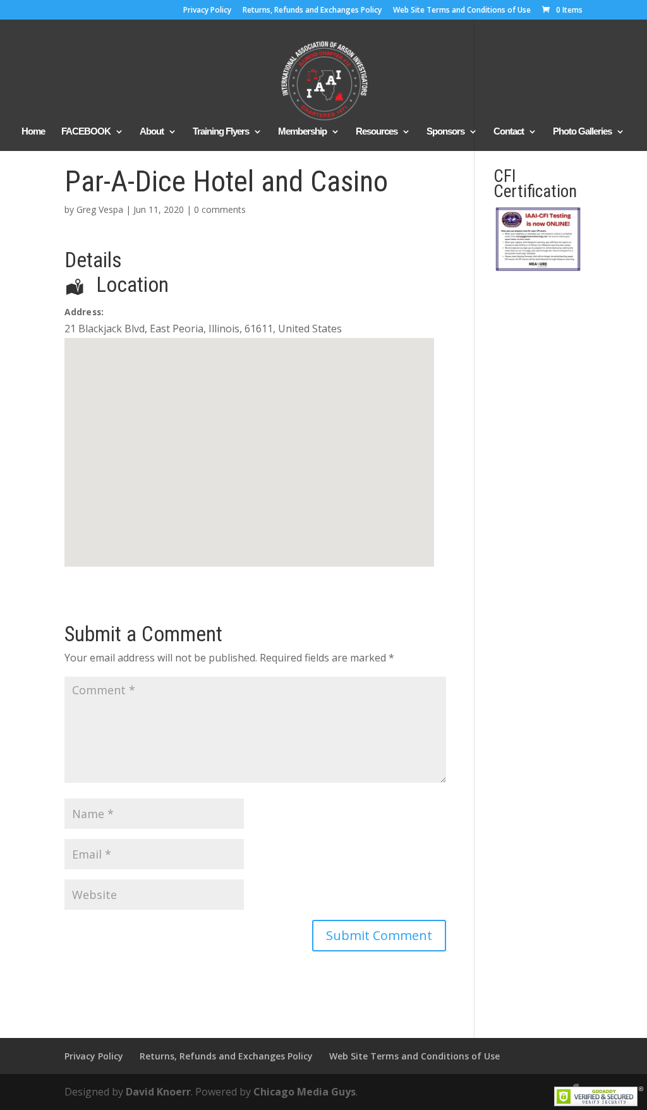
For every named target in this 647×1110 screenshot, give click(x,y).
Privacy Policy (207, 10)
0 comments (220, 209)
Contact (508, 131)
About (152, 131)
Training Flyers (221, 131)
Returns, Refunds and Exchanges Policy (312, 10)
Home (33, 131)
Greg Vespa (99, 209)
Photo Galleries (582, 131)
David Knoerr (158, 1092)
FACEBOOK (86, 131)
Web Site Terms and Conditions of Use (462, 10)
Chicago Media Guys (304, 1092)
